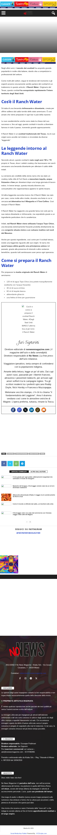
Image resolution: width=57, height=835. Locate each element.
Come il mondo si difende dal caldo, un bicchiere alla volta (33, 504)
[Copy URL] (28, 463)
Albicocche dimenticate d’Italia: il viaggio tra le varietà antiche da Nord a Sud (34, 495)
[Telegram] (22, 463)
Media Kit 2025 (28, 828)
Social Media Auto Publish (18, 833)
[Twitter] (25, 410)
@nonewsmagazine (28, 533)
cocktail (11, 454)
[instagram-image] (9, 545)
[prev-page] (27, 522)
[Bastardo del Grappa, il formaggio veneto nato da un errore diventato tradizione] (6, 488)
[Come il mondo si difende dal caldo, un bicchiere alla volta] (6, 506)
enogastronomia (16, 42)
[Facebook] (13, 410)
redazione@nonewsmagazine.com (33, 673)
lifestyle (5, 42)
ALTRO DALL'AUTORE (38, 472)
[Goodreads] (37, 410)
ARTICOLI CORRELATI (19, 472)
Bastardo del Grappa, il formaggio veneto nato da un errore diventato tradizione (33, 486)
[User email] (43, 410)
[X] (10, 463)
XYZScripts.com (41, 833)
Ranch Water (34, 454)
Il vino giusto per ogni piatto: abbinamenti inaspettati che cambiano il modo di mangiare (32, 477)
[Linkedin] (31, 410)
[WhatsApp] (16, 463)
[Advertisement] (28, 433)
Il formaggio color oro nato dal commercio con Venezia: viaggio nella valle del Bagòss (32, 513)
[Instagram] (19, 410)
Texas (42, 454)
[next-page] (30, 522)
